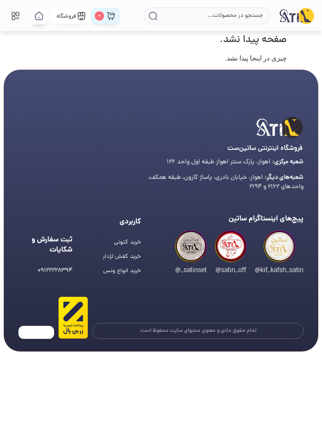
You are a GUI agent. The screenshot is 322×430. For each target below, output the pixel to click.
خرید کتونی (127, 242)
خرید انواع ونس (122, 271)
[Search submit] (152, 16)
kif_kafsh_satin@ (279, 271)
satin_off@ (231, 271)
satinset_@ (191, 271)
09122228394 (55, 270)
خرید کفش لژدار (122, 256)
